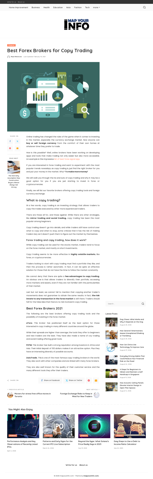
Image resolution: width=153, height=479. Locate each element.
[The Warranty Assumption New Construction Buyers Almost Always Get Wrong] (14, 167)
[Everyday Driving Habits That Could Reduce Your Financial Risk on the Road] (111, 360)
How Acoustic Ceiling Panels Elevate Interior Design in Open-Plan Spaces (131, 385)
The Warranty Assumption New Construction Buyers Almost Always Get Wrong (14, 181)
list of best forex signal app (67, 159)
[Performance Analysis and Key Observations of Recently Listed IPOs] (23, 426)
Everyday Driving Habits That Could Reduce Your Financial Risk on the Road (132, 358)
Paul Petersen (16, 56)
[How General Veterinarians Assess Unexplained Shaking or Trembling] (111, 334)
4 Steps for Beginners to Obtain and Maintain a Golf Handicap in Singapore (131, 372)
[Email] (17, 148)
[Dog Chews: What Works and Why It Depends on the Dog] (111, 322)
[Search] (144, 7)
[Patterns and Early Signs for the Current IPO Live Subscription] (59, 426)
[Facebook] (10, 141)
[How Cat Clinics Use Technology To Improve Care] (111, 347)
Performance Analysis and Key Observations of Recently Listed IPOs (22, 444)
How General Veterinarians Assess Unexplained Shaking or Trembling (132, 333)
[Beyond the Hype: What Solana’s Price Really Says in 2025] (94, 426)
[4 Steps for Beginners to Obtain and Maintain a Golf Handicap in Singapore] (111, 373)
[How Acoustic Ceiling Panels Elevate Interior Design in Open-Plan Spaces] (111, 386)
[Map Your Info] (76, 24)
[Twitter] (17, 141)
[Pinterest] (10, 148)
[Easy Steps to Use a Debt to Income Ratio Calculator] (130, 426)
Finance (11, 45)
